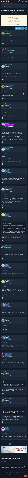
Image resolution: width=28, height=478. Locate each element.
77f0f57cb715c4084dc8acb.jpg (8, 158)
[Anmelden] (22, 1)
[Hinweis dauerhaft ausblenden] (26, 16)
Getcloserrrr (15, 76)
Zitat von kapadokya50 (10, 409)
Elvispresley (15, 294)
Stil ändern (24, 466)
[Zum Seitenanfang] (25, 476)
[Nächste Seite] (17, 444)
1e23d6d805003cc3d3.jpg (14, 289)
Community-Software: (14, 474)
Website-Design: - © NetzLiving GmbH (14, 472)
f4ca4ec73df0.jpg (6, 156)
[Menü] (26, 1)
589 (14, 444)
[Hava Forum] (4, 1)
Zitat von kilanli (8, 223)
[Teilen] (26, 28)
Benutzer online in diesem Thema (10, 458)
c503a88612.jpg (5, 289)
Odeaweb (16, 475)
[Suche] (19, 1)
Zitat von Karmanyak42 (10, 382)
